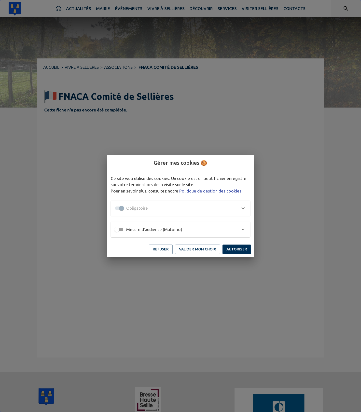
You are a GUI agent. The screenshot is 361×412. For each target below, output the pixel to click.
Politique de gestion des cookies (210, 191)
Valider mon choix (197, 249)
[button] (180, 208)
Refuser (161, 249)
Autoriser (236, 249)
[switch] (116, 229)
